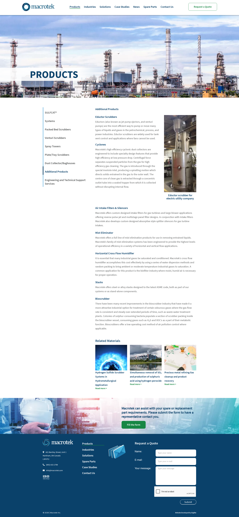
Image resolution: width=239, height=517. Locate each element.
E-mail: (138, 460)
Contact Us (167, 6)
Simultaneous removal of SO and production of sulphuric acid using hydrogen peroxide (146, 376)
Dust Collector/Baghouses (60, 163)
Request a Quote (203, 6)
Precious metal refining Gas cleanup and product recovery (179, 376)
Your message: (143, 468)
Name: (138, 451)
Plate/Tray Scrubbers (57, 154)
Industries (90, 6)
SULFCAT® (51, 112)
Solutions (105, 6)
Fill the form (133, 424)
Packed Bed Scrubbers (58, 129)
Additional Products (56, 171)
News (136, 6)
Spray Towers (53, 146)
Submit (188, 502)
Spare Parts (150, 6)
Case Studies (122, 6)
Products (75, 6)
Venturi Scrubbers (55, 138)
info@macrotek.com (54, 470)
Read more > (101, 388)
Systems (50, 121)
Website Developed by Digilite (185, 513)
